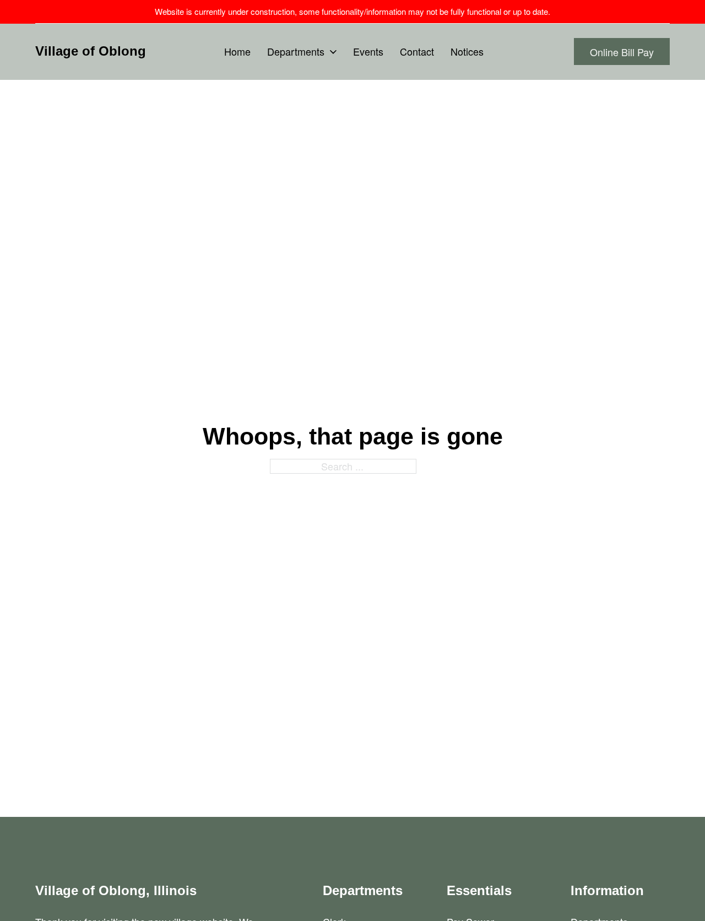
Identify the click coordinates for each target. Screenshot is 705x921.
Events (368, 51)
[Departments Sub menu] (333, 52)
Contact (417, 51)
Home (237, 51)
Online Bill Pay (622, 52)
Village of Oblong (90, 51)
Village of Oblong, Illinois (116, 890)
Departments (295, 51)
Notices (467, 51)
